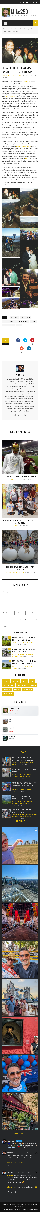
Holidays (8, 572)
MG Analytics (19, 1206)
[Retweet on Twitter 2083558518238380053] (12, 1192)
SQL (32, 681)
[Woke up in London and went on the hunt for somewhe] (20, 1073)
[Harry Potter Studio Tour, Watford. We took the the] (20, 921)
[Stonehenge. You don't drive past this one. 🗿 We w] (20, 845)
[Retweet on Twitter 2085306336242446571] (12, 1166)
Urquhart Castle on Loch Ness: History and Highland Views (24, 662)
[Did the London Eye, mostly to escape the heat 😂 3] (20, 883)
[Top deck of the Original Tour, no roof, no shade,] (20, 959)
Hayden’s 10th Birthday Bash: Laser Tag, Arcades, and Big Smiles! (20, 521)
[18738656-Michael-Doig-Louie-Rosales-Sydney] (11, 292)
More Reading (25, 1205)
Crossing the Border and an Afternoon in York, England (22, 759)
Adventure (7, 75)
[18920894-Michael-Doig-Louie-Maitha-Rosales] (11, 303)
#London (10, 1175)
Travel (21, 572)
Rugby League (8, 694)
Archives (34, 1205)
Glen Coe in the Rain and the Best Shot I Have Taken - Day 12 (24, 797)
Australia (14, 317)
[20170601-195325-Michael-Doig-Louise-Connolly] (29, 254)
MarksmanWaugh (15, 711)
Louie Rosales (10, 96)
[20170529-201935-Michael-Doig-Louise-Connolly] (29, 303)
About (4, 1205)
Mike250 (5, 77)
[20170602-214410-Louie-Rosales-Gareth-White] (29, 234)
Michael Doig (28, 689)
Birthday (15, 526)
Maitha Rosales (23, 321)
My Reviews (23, 643)
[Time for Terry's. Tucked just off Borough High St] (20, 1111)
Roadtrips (29, 774)
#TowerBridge (12, 1187)
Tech (18, 1205)
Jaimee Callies (22, 685)
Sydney (33, 321)
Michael (10, 1153)
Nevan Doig (7, 689)
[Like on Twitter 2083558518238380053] (16, 1192)
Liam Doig (33, 685)
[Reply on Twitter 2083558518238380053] (8, 1192)
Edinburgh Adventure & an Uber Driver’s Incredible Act (20, 568)
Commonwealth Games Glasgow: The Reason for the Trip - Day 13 (24, 784)
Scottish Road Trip (25, 776)
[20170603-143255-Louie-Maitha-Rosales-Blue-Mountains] (11, 213)
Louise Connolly (8, 321)
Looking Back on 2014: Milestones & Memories (20, 476)
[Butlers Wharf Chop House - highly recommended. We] (20, 997)
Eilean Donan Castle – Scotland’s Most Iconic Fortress (24, 650)
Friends (14, 75)
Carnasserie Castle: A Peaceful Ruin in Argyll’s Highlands (23, 638)
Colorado (15, 681)
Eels (26, 158)
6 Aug (28, 1153)
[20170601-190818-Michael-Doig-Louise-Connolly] (29, 283)
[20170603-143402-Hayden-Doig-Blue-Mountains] (29, 202)
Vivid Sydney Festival (23, 146)
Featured (22, 654)
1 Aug (28, 1172)
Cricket (6, 681)
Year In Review (14, 479)
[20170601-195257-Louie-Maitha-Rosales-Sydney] (11, 272)
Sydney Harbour (8, 325)
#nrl (8, 1162)
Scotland (15, 572)
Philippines (26, 81)
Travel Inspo (11, 1205)
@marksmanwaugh (19, 1153)
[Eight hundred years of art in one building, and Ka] (20, 1035)
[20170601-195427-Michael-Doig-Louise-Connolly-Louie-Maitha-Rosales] (11, 193)
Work (21, 75)
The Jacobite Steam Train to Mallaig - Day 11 (23, 811)
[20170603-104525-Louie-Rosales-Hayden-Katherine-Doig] (11, 242)
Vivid (19, 325)
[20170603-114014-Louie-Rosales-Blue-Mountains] (29, 222)
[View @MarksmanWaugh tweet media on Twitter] (36, 1187)
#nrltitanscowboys (16, 1162)
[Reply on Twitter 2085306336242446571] (8, 1166)
